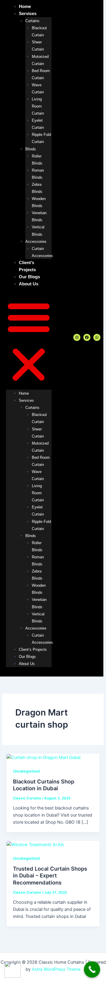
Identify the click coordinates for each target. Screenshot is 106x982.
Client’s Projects (33, 649)
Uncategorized (26, 771)
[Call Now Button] (92, 969)
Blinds (30, 149)
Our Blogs (29, 276)
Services (28, 13)
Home (25, 6)
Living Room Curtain (38, 106)
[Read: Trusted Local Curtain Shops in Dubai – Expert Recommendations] (35, 844)
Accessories (36, 241)
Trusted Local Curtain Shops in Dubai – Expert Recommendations (50, 875)
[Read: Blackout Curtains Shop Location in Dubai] (43, 757)
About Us (28, 284)
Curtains (32, 21)
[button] (29, 342)
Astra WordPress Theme (56, 969)
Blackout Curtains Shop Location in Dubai (43, 785)
